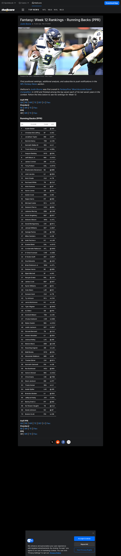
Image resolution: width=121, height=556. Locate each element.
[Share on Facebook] (63, 442)
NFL (44, 10)
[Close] (93, 533)
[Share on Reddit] (58, 442)
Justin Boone (25, 24)
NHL (56, 10)
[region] (60, 543)
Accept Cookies (84, 539)
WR (30, 102)
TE (35, 102)
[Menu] (23, 9)
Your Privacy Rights (84, 550)
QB (21, 102)
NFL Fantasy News (28, 84)
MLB (62, 10)
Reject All (84, 544)
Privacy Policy (55, 553)
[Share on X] (52, 442)
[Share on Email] (69, 442)
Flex (48, 102)
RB (26, 102)
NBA (50, 10)
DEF (40, 102)
